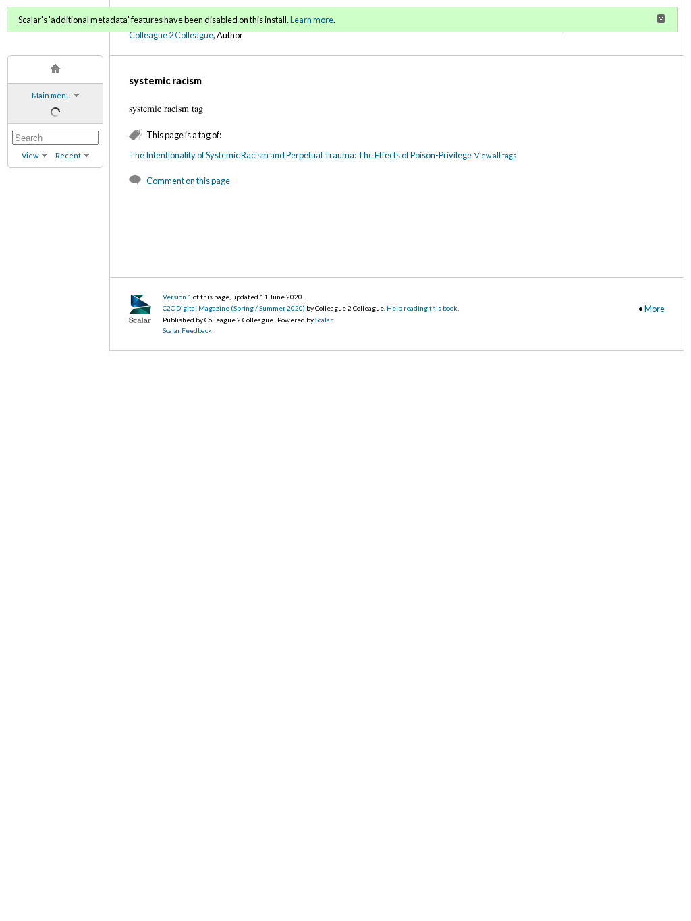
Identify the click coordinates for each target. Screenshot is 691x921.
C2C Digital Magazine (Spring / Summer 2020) (234, 308)
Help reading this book (422, 308)
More (654, 308)
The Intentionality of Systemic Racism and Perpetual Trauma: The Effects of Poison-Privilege (300, 155)
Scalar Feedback (187, 330)
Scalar (323, 320)
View (30, 155)
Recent (68, 155)
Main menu (51, 95)
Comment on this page (188, 180)
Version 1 (177, 297)
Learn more (311, 19)
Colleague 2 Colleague (171, 35)
